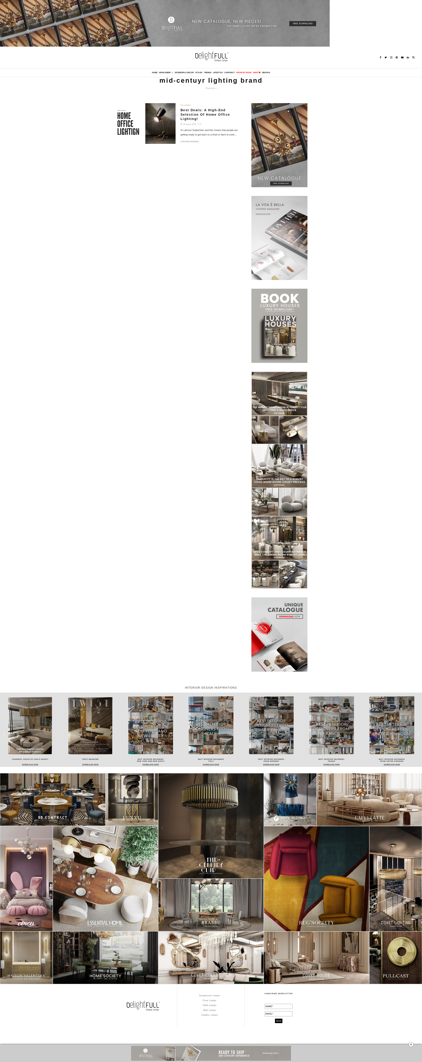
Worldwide (165, 72)
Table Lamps (210, 1005)
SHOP (255, 72)
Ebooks (266, 72)
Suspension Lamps (209, 995)
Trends (207, 72)
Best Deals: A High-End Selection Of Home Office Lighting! (205, 114)
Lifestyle (218, 72)
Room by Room (243, 72)
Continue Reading (190, 142)
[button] (418, 734)
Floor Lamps (209, 1000)
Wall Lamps (209, 1010)
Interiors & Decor (184, 72)
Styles (198, 72)
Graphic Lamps (209, 1015)
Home (154, 72)
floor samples (186, 105)
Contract (229, 72)
